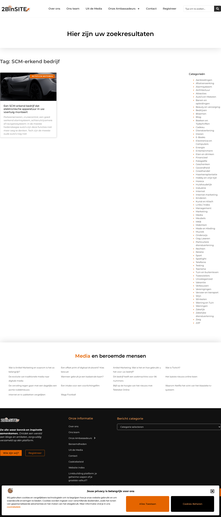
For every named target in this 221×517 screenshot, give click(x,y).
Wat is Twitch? (172, 367)
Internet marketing (207, 194)
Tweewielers (203, 275)
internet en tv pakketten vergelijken (27, 394)
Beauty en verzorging (208, 107)
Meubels (200, 218)
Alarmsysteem (204, 86)
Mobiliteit (201, 225)
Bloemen (201, 113)
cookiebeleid (13, 507)
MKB (198, 221)
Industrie (201, 188)
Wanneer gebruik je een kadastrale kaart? (82, 376)
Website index (77, 467)
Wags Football (68, 394)
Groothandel (203, 171)
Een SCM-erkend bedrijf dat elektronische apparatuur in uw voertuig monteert (24, 109)
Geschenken (203, 164)
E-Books (200, 137)
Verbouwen (202, 285)
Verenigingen (203, 289)
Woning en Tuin (205, 302)
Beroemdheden (78, 444)
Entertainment (204, 150)
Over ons (54, 8)
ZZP (198, 322)
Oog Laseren (203, 238)
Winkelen (201, 299)
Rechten (200, 248)
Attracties (201, 93)
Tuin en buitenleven (207, 272)
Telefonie (201, 262)
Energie (200, 147)
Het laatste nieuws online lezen (181, 376)
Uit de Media (94, 8)
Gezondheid (203, 167)
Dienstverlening (205, 130)
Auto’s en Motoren (206, 96)
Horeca (200, 181)
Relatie (200, 252)
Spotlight (201, 258)
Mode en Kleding (205, 228)
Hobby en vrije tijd (206, 177)
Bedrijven (201, 110)
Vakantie (201, 282)
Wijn (198, 295)
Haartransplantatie (206, 174)
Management (203, 208)
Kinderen (201, 198)
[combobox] (199, 9)
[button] (212, 491)
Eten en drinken (205, 154)
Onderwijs (201, 235)
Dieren (200, 134)
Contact (151, 8)
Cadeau (200, 127)
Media (199, 215)
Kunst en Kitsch (204, 201)
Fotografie (201, 161)
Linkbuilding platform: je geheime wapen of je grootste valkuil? (83, 477)
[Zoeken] (217, 9)
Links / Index (203, 204)
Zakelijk (200, 309)
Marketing (202, 211)
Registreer (169, 8)
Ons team (72, 8)
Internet (200, 191)
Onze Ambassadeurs (122, 8)
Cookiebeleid (76, 461)
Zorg (198, 319)
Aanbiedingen (204, 80)
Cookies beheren (192, 503)
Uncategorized (204, 279)
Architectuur (203, 90)
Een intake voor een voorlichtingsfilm (80, 385)
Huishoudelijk (204, 184)
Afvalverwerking (205, 83)
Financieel (202, 157)
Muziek (200, 231)
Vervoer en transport (207, 292)
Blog (198, 117)
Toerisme (201, 268)
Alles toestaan (147, 503)
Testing (200, 265)
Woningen (202, 306)
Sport (199, 255)
